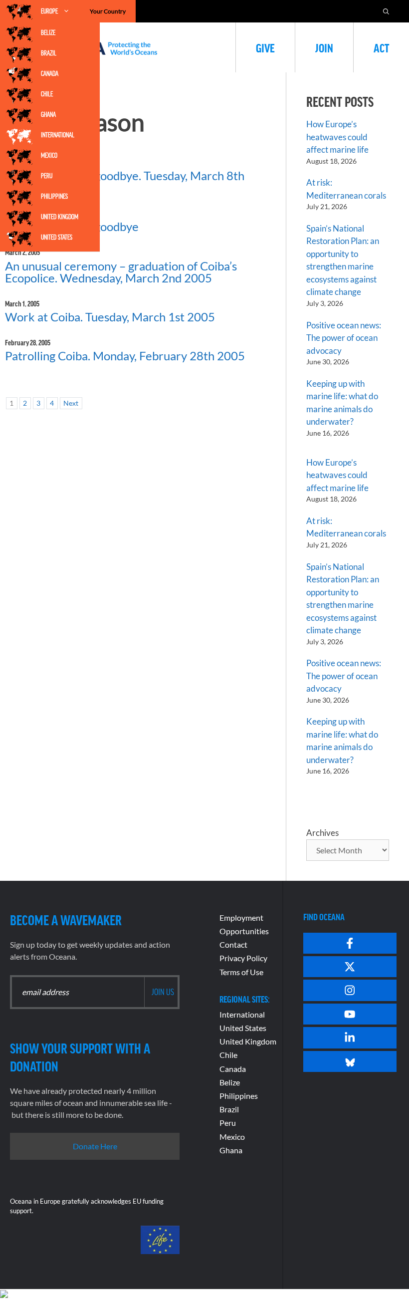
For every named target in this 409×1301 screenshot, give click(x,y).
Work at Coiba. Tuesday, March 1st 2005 (110, 316)
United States (56, 237)
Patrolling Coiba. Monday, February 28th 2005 (125, 355)
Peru (46, 175)
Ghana (48, 114)
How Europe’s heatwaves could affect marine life (337, 137)
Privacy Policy (243, 958)
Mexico (49, 155)
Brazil (48, 52)
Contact (233, 944)
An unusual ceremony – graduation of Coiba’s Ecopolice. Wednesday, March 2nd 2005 (121, 272)
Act (381, 47)
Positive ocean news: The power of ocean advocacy (343, 338)
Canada (49, 73)
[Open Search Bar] (386, 11)
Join (324, 47)
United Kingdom (59, 216)
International (57, 134)
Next (70, 403)
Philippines (54, 196)
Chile (47, 93)
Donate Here (95, 1146)
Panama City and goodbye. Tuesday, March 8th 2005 (124, 181)
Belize (48, 32)
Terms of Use (241, 972)
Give (265, 47)
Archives (322, 832)
